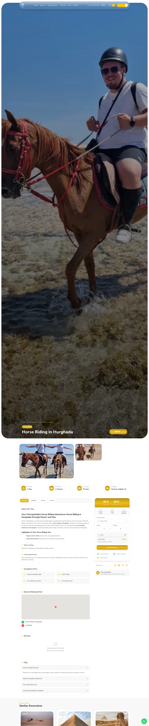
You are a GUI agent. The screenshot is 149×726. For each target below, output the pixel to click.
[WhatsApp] (115, 565)
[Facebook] (119, 565)
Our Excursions (52, 5)
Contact (75, 5)
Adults (98, 525)
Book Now (121, 5)
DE (110, 5)
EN (113, 5)
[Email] (126, 565)
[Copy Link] (122, 565)
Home (36, 5)
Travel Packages (32, 422)
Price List (63, 5)
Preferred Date (101, 517)
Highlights (34, 500)
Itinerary (43, 500)
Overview (24, 500)
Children (115, 525)
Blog (69, 5)
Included (52, 500)
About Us (43, 5)
